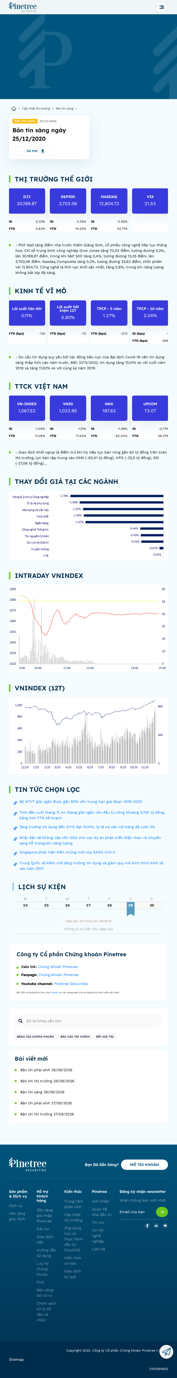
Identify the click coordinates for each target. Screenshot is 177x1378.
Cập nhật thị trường (36, 108)
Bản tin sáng (64, 108)
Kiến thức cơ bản (73, 1261)
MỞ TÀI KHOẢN (144, 1164)
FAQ (40, 1282)
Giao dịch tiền (45, 1239)
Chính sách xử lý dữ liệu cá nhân (46, 1311)
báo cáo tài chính (75, 1036)
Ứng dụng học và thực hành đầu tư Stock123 (73, 1239)
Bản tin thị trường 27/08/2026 (47, 1114)
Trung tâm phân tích (73, 1204)
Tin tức (98, 1222)
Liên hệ (98, 1249)
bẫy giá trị (105, 1036)
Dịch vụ (15, 1205)
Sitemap (16, 1359)
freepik (54, 992)
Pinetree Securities (71, 984)
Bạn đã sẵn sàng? (102, 1164)
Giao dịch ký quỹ (72, 1274)
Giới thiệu (100, 1201)
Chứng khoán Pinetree (58, 967)
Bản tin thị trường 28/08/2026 (47, 1081)
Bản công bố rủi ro (45, 1293)
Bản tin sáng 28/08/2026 (42, 1092)
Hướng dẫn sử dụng (46, 1253)
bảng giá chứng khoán (35, 1036)
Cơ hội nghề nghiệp (98, 1235)
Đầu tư (43, 1229)
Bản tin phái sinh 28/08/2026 (46, 1070)
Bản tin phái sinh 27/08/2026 (46, 1103)
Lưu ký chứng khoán (43, 1269)
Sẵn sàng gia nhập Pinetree (45, 1215)
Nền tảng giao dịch (17, 1216)
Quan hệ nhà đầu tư (102, 1212)
